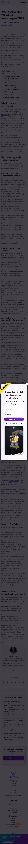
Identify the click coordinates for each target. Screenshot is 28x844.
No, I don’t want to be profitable (14, 423)
